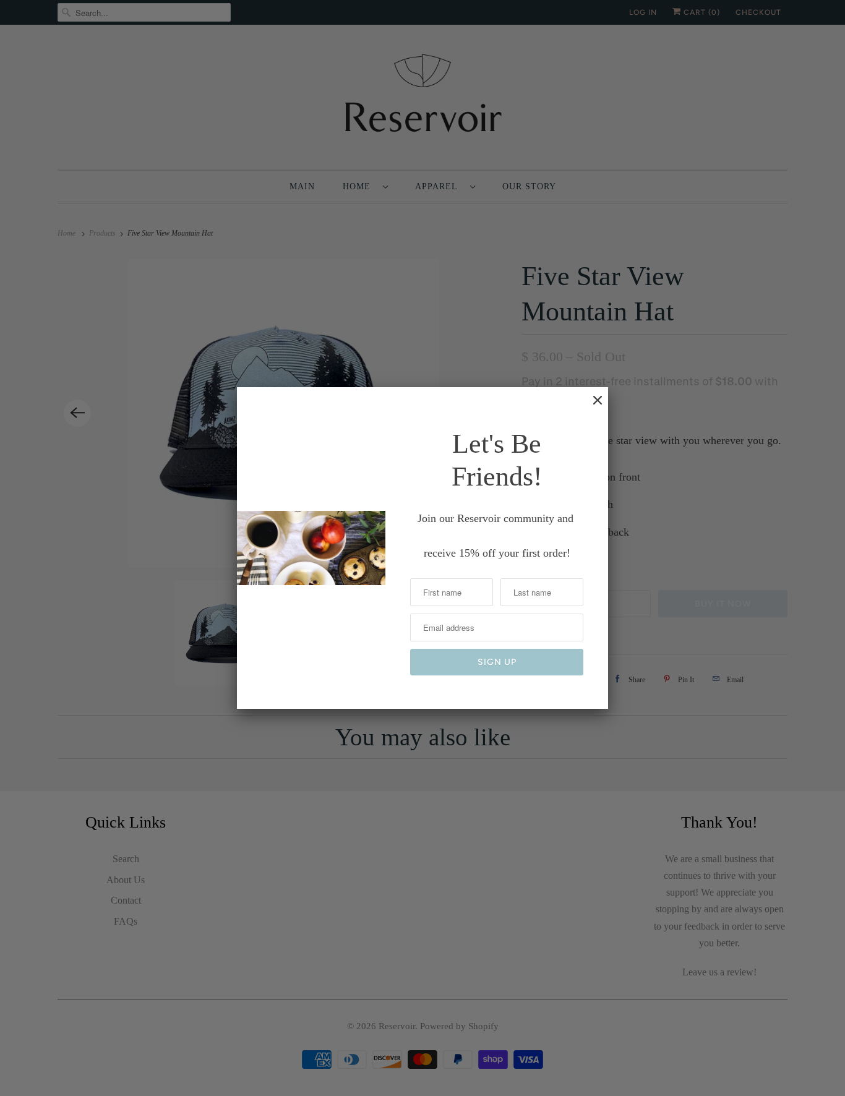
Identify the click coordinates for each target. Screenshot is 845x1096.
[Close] (591, 406)
